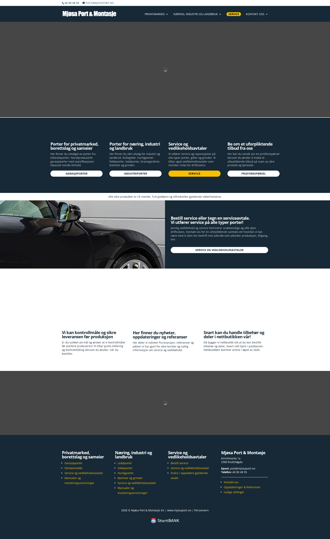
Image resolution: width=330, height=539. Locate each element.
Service (233, 14)
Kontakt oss (255, 14)
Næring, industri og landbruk (195, 14)
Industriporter (135, 173)
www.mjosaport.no (179, 510)
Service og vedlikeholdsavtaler (219, 250)
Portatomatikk (73, 468)
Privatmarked (155, 14)
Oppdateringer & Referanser (242, 487)
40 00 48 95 (239, 472)
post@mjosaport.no (242, 468)
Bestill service (179, 463)
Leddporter (125, 463)
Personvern (201, 510)
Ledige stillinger (234, 492)
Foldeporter (125, 468)
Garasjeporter (76, 173)
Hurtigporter (126, 473)
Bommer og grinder (130, 478)
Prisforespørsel (253, 173)
